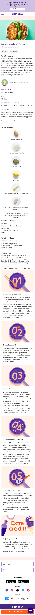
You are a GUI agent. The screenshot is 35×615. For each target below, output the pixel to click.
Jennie (25, 82)
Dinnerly (17, 14)
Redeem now (17, 9)
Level (3, 96)
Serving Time (6, 90)
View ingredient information (11, 121)
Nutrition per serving (10, 103)
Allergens (5, 110)
